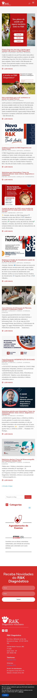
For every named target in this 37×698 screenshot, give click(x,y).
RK (6, 52)
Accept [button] (5, 695)
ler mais (8, 69)
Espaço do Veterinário (25, 176)
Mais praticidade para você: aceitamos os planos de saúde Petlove (16, 98)
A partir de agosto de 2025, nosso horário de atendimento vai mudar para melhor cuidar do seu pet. (17, 210)
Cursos (19, 311)
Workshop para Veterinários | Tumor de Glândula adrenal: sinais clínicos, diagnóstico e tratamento (18, 173)
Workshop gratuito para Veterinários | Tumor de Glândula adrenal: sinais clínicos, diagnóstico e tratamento (18, 412)
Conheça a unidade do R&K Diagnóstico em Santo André (16, 148)
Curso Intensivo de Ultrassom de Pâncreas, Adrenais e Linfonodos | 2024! (17, 308)
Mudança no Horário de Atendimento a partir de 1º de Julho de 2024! (18, 260)
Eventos (5, 312)
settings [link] (20, 692)
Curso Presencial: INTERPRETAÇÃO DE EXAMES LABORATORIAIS (18, 360)
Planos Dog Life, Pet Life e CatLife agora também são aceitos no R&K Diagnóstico (16, 50)
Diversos (27, 52)
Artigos (20, 52)
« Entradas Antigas (7, 486)
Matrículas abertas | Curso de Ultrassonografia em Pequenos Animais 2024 (18, 460)
